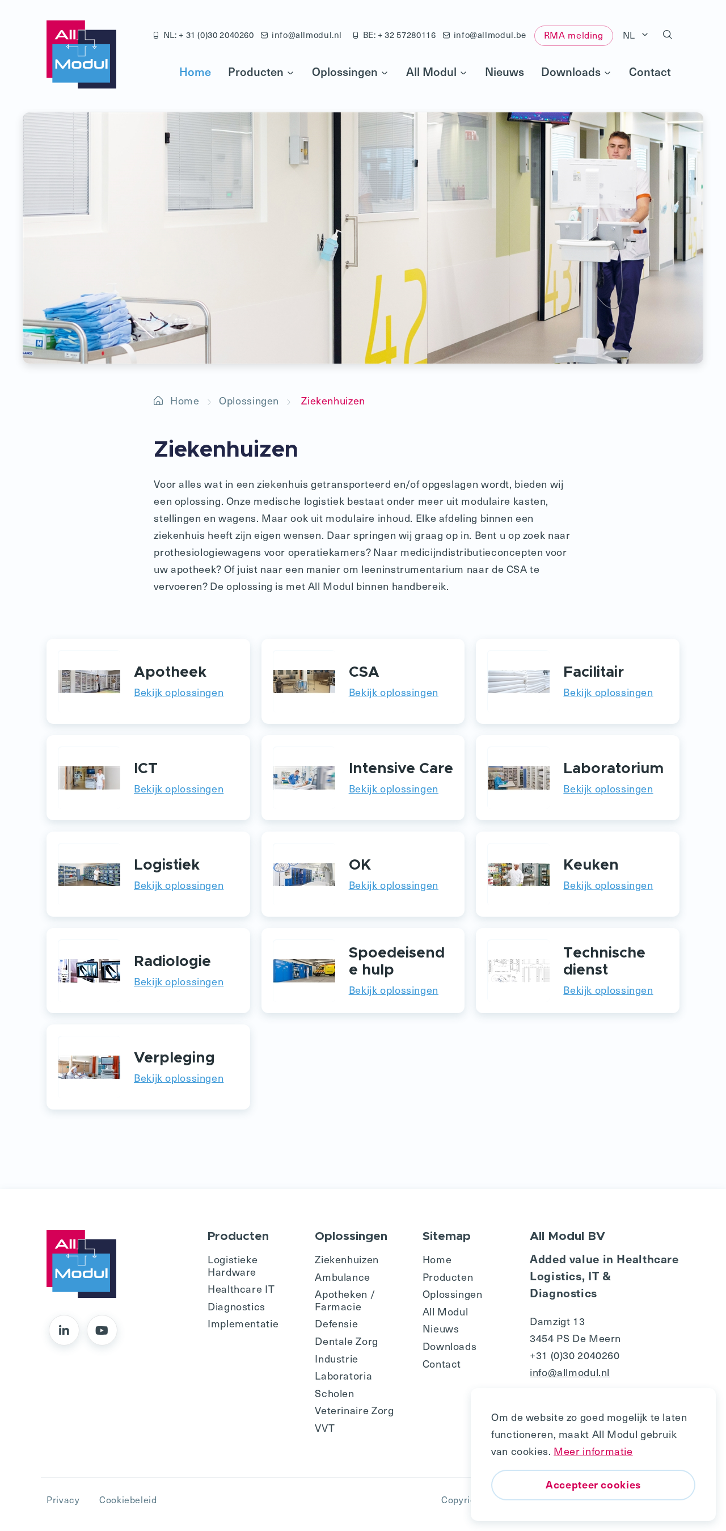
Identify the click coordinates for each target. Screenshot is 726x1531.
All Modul (431, 71)
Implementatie (243, 1323)
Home (195, 71)
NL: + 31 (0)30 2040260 (208, 34)
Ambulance (342, 1276)
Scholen (334, 1393)
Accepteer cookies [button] (593, 1484)
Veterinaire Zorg (354, 1410)
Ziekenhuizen (347, 1259)
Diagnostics (236, 1306)
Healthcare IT (241, 1288)
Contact (650, 71)
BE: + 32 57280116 (399, 34)
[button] (667, 35)
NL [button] (630, 35)
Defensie (336, 1323)
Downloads (571, 71)
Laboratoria (343, 1375)
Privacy (63, 1499)
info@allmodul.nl (307, 34)
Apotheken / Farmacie (345, 1300)
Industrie (336, 1358)
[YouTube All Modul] (102, 1330)
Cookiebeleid (128, 1499)
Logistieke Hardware (233, 1265)
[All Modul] (81, 54)
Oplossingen (345, 71)
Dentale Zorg (346, 1341)
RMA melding (573, 35)
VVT (325, 1427)
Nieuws (504, 71)
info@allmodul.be (490, 34)
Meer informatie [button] (593, 1451)
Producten (256, 71)
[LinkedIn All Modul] (64, 1330)
